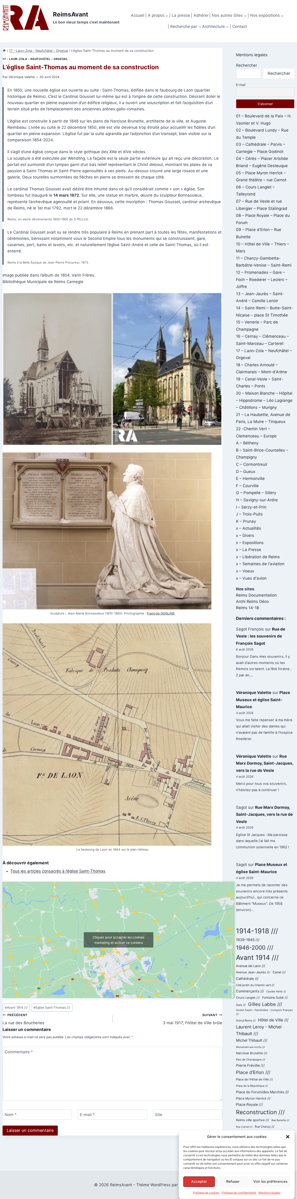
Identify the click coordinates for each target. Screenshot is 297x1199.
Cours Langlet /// (248, 997)
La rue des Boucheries (23, 1019)
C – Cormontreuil (251, 464)
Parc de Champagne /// (250, 1059)
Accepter (199, 1181)
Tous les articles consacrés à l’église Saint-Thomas (57, 871)
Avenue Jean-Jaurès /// (253, 972)
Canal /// (279, 972)
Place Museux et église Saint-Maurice (263, 699)
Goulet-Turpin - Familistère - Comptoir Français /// (264, 1012)
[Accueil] (4, 51)
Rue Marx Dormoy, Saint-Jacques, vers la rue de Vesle (264, 763)
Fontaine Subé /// (275, 997)
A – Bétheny (247, 443)
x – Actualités (248, 528)
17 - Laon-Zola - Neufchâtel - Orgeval (35, 59)
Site (158, 1114)
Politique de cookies (206, 1192)
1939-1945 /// (248, 940)
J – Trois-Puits (249, 514)
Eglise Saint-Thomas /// (51, 1007)
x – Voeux (245, 571)
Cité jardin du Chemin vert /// (255, 985)
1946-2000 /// (254, 947)
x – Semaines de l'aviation (260, 564)
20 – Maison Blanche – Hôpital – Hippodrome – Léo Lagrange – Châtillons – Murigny (264, 400)
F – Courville (247, 485)
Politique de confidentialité (239, 1192)
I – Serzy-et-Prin (251, 507)
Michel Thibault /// (252, 1040)
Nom (11, 1114)
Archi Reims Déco (252, 601)
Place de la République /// (252, 1085)
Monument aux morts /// (250, 1047)
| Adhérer (200, 15)
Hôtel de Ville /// (273, 1019)
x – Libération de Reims (258, 557)
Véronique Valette (22, 77)
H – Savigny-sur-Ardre (257, 500)
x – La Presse (248, 549)
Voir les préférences (270, 1181)
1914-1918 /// (257, 931)
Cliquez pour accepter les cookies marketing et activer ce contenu (118, 940)
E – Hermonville (250, 478)
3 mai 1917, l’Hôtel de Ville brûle (192, 1019)
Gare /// (241, 1005)
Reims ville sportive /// (252, 1120)
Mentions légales (269, 1192)
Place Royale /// (249, 1104)
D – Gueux (245, 471)
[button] (287, 1136)
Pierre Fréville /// (250, 1065)
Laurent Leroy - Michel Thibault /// (258, 1030)
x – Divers (245, 535)
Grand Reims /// (246, 1020)
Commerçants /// (250, 991)
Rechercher (246, 65)
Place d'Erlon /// (253, 1072)
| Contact (238, 26)
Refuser (232, 1181)
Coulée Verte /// (276, 991)
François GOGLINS (161, 613)
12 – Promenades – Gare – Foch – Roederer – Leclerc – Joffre (261, 279)
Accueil (137, 15)
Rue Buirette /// (280, 1120)
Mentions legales (252, 55)
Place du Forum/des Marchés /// (262, 1092)
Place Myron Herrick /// (253, 1098)
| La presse (179, 15)
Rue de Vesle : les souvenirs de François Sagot (260, 636)
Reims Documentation (256, 595)
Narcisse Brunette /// (251, 1053)
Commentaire (19, 1052)
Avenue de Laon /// (250, 966)
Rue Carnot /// (244, 1126)
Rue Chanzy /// (264, 1126)
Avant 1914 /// (16, 1007)
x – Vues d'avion (251, 578)
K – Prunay (246, 521)
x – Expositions (250, 542)
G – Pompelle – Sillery (256, 492)
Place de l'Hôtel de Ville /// (254, 1079)
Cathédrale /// (247, 978)
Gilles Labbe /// (265, 1004)
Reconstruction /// (260, 1112)
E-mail (87, 1114)
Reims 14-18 (247, 607)
